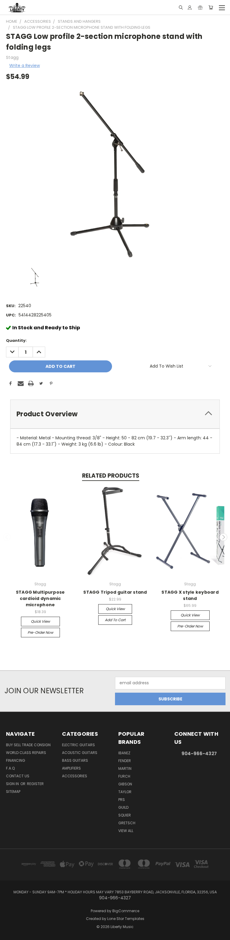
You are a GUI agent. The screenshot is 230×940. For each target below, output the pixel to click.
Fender (124, 760)
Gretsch (126, 822)
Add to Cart (115, 619)
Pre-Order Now (40, 632)
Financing (15, 760)
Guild (123, 807)
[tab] (115, 414)
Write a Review (24, 65)
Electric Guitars (78, 744)
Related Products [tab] (110, 476)
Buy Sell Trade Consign (28, 744)
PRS (121, 799)
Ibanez (124, 752)
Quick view (40, 621)
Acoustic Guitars (79, 752)
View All (125, 830)
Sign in (13, 783)
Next (223, 537)
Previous (7, 537)
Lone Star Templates (125, 918)
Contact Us (17, 775)
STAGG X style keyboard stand (190, 595)
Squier (124, 815)
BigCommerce (125, 910)
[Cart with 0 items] (211, 7)
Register (35, 783)
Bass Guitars (75, 760)
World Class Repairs (26, 752)
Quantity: (16, 340)
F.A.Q (10, 768)
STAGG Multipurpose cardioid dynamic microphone (40, 598)
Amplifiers (71, 768)
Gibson (125, 784)
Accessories (74, 775)
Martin (124, 768)
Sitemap (13, 791)
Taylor (124, 791)
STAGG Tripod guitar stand (115, 592)
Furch (124, 776)
